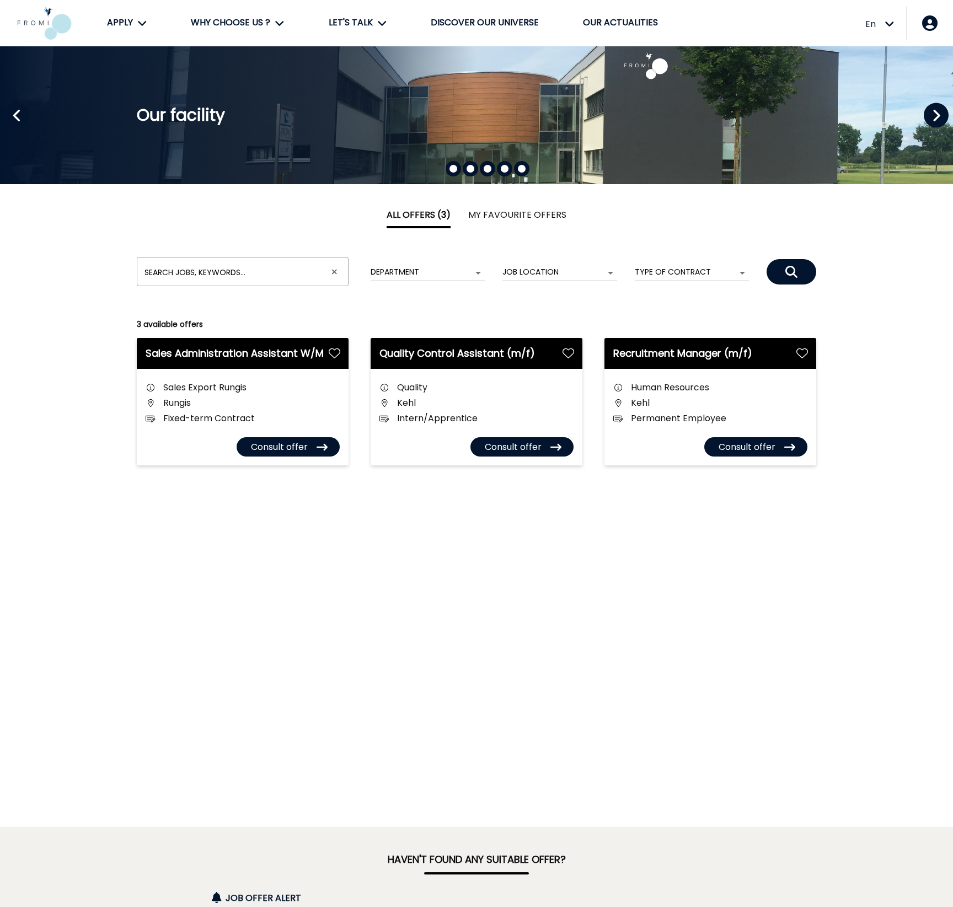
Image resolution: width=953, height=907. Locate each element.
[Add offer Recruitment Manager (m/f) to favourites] (802, 353)
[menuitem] (127, 23)
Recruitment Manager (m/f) (682, 353)
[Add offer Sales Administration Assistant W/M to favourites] (334, 353)
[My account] (930, 23)
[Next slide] (936, 115)
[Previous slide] (16, 115)
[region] (476, 115)
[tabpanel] (476, 353)
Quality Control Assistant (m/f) (457, 353)
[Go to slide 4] (504, 168)
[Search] (791, 271)
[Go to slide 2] (470, 168)
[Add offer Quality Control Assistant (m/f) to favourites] (568, 353)
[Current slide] (453, 168)
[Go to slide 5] (521, 168)
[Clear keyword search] (334, 272)
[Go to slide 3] (487, 168)
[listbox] (428, 273)
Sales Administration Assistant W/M (235, 353)
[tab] (418, 215)
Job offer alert (263, 898)
